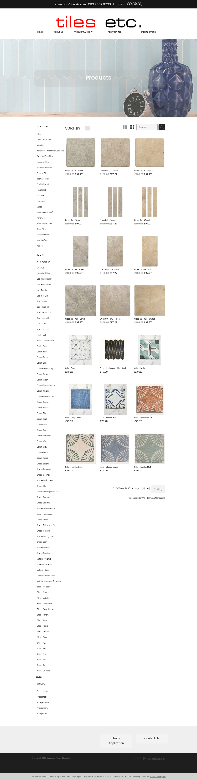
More (39, 677)
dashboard (51, 758)
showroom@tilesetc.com (70, 4)
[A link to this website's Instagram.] (135, 4)
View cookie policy (158, 776)
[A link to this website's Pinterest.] (140, 4)
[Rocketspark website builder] (149, 759)
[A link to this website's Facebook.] (129, 4)
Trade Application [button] (116, 740)
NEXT (158, 489)
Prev (135, 488)
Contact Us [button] (151, 738)
